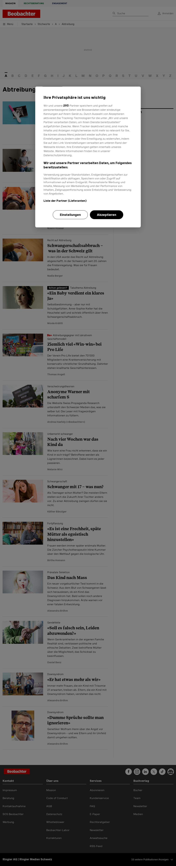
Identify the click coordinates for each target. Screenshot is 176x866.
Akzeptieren (106, 215)
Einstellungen (70, 215)
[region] (88, 157)
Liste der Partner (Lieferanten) (65, 200)
